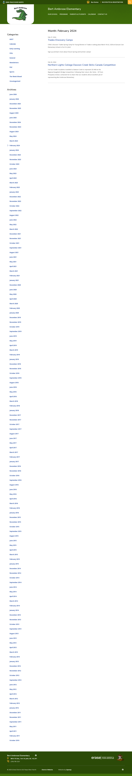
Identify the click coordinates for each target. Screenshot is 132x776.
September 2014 (15, 582)
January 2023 (14, 192)
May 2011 (13, 726)
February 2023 (15, 187)
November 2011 (15, 717)
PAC (11, 67)
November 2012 (15, 671)
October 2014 (14, 578)
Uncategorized (15, 81)
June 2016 (13, 489)
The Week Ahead (16, 77)
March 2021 (14, 271)
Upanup (68, 770)
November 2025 (15, 108)
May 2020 (13, 294)
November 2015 (15, 522)
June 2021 (13, 257)
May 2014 (13, 592)
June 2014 (13, 587)
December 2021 (15, 234)
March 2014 (14, 601)
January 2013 (14, 661)
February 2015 (15, 559)
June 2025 (13, 118)
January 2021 (14, 280)
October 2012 (14, 675)
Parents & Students (78, 14)
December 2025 (15, 104)
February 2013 (15, 657)
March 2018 (14, 401)
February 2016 (15, 508)
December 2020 (15, 285)
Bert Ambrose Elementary (64, 9)
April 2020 (13, 299)
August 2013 (14, 634)
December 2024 (15, 122)
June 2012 (13, 685)
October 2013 (14, 624)
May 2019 (13, 341)
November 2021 (15, 238)
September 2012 (15, 680)
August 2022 (14, 215)
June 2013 (13, 638)
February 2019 (15, 355)
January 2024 (14, 150)
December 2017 (15, 415)
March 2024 (14, 141)
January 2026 (14, 99)
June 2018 (13, 387)
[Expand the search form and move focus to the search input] (130, 2)
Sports (12, 72)
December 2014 (15, 569)
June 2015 (13, 541)
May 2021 (13, 262)
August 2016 (14, 485)
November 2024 (15, 127)
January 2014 (14, 610)
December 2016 (15, 466)
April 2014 (13, 596)
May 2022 (13, 225)
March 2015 (14, 555)
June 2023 (13, 169)
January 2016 (14, 513)
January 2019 (14, 359)
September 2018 (15, 378)
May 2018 (13, 392)
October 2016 (14, 476)
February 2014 (15, 606)
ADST (11, 39)
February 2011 (15, 736)
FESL (11, 53)
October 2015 (14, 527)
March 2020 (14, 304)
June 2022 (13, 220)
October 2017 (14, 424)
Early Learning (15, 49)
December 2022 (15, 197)
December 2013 (15, 615)
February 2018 (15, 406)
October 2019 (14, 327)
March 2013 (14, 652)
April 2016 (13, 499)
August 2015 (14, 536)
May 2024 (13, 136)
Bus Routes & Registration (112, 2)
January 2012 (14, 708)
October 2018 (14, 373)
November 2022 (15, 201)
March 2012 (14, 699)
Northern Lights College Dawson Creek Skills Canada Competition (82, 64)
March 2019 (14, 350)
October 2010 (14, 740)
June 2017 (13, 438)
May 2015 (13, 545)
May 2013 (13, 643)
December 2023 (15, 155)
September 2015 (15, 531)
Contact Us (102, 14)
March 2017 (14, 452)
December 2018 (15, 364)
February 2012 (15, 703)
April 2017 (13, 448)
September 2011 (15, 722)
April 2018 (13, 397)
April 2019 (13, 345)
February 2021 (15, 276)
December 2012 (15, 666)
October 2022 (14, 206)
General (12, 58)
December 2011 (15, 713)
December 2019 (15, 317)
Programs (64, 14)
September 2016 (15, 480)
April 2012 (13, 694)
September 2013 (15, 629)
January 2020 (14, 313)
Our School (53, 14)
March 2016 (14, 503)
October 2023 (14, 164)
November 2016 (15, 471)
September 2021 (15, 248)
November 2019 (15, 322)
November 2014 (15, 573)
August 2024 (14, 132)
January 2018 (14, 410)
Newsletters (14, 63)
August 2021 (14, 252)
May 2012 (13, 689)
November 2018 (15, 369)
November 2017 (15, 420)
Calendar (92, 14)
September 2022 (15, 211)
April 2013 (13, 647)
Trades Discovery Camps (60, 39)
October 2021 (14, 243)
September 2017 (15, 429)
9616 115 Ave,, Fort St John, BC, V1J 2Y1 (23, 758)
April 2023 (13, 178)
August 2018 (14, 383)
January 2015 (14, 564)
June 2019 (13, 336)
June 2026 (13, 94)
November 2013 (15, 620)
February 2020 (15, 308)
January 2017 (14, 462)
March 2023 (14, 183)
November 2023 (15, 160)
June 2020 (13, 290)
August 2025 (14, 113)
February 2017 (15, 457)
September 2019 (15, 331)
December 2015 (15, 517)
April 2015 (13, 550)
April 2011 (13, 731)
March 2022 (14, 229)
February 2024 (15, 146)
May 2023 (13, 173)
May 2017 (13, 443)
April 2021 (13, 266)
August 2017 (14, 434)
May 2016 (13, 494)
